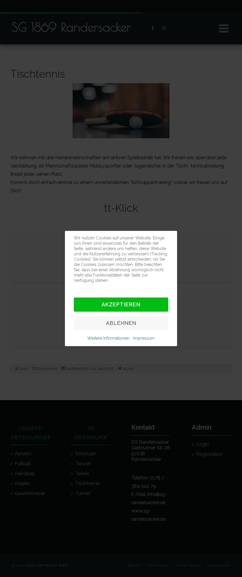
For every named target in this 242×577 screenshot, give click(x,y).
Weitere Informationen (108, 338)
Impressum (144, 338)
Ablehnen (121, 323)
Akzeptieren (121, 304)
